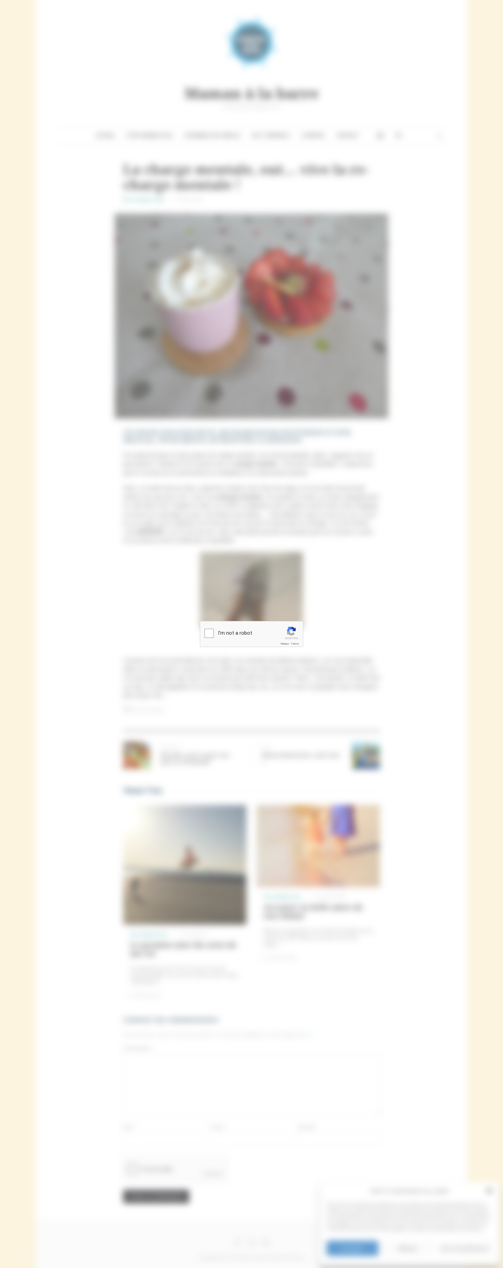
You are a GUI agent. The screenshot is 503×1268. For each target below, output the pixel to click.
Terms (295, 643)
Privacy (285, 643)
